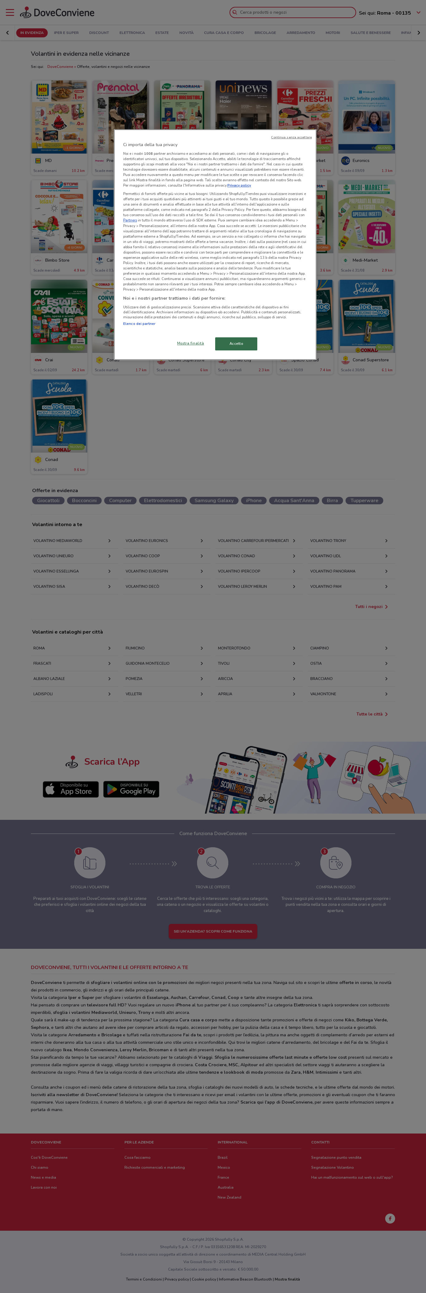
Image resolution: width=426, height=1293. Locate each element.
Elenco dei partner (139, 323)
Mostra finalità (190, 343)
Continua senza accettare (291, 137)
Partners (130, 220)
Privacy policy (239, 185)
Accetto (236, 343)
